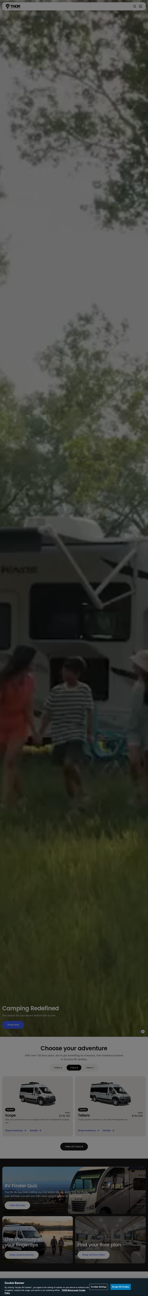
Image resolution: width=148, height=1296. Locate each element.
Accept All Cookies (120, 1287)
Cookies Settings (98, 1287)
